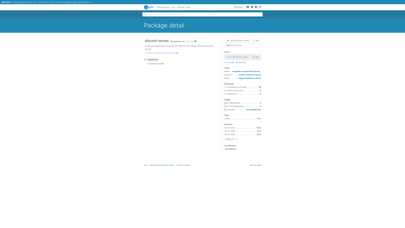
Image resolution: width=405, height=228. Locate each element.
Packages (181, 7)
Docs (173, 7)
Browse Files (241, 62)
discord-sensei (236, 45)
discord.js (167, 53)
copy (257, 40)
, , (233, 103)
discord (149, 53)
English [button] (240, 7)
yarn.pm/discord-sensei (239, 40)
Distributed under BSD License (162, 165)
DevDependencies (236, 106)
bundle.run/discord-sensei (250, 75)
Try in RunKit (229, 62)
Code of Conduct (183, 165)
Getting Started (163, 7)
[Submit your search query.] (144, 14)
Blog (188, 7)
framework (159, 53)
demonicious (177, 41)
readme (152, 59)
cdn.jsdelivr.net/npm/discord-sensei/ (247, 71)
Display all (230, 139)
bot (154, 53)
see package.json (254, 110)
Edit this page (255, 165)
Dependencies (234, 103)
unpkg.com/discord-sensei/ (249, 78)
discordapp (175, 53)
